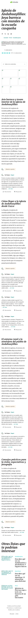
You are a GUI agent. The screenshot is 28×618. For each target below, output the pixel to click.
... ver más (10, 188)
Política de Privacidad (14, 606)
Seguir (12, 175)
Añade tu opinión (10, 169)
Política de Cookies (14, 610)
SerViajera (9, 175)
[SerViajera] (2, 50)
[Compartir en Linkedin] (8, 34)
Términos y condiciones (14, 608)
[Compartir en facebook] (2, 34)
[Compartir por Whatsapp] (11, 34)
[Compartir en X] (5, 34)
